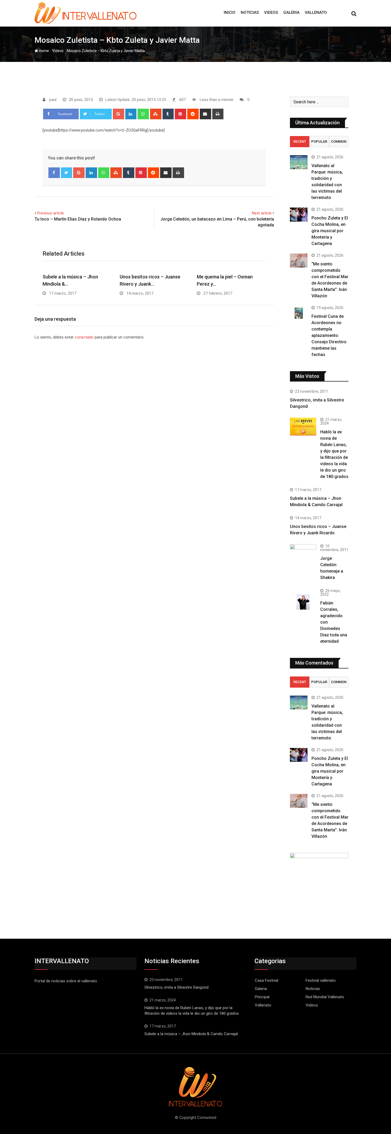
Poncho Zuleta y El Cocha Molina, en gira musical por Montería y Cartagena (329, 230)
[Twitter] (66, 172)
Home (43, 51)
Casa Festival (266, 980)
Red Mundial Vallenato (325, 997)
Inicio (229, 12)
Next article (262, 213)
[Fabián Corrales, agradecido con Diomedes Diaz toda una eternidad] (303, 602)
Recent (299, 141)
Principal (262, 997)
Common (338, 141)
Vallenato (316, 12)
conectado (84, 337)
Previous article (50, 213)
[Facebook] (54, 172)
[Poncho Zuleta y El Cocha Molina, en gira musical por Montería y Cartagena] (298, 215)
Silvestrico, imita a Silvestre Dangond (176, 987)
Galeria (291, 12)
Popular (319, 141)
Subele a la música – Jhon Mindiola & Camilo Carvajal (191, 1033)
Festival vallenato (321, 980)
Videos (271, 12)
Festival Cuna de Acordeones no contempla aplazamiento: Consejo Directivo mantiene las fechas (329, 335)
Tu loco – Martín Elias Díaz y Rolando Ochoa (78, 219)
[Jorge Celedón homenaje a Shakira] (303, 554)
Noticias (250, 12)
